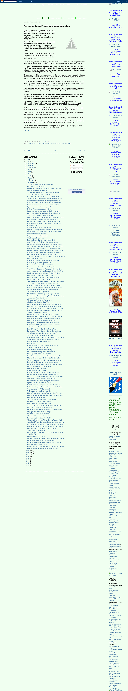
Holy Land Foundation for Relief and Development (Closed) (115, 617)
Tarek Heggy (112, 477)
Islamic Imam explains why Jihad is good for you (43, 294)
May (29, 174)
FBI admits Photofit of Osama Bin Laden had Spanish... (45, 426)
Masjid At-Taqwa (113, 653)
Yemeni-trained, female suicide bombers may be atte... (45, 198)
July (29, 169)
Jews (48, 143)
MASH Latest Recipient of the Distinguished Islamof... (45, 424)
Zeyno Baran (112, 456)
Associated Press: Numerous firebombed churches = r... (45, 422)
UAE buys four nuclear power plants (39, 341)
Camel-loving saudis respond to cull (39, 263)
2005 (28, 459)
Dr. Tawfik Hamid (113, 473)
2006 (28, 457)
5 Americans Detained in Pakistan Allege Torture (43, 339)
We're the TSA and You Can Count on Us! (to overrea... (45, 409)
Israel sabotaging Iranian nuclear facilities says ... (43, 448)
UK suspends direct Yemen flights (38, 279)
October (30, 165)
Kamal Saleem (113, 561)
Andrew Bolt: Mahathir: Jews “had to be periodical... (44, 221)
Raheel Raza (112, 527)
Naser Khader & (113, 497)
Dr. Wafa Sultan (113, 568)
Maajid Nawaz (112, 510)
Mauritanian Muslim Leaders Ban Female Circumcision (45, 337)
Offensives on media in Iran (36, 186)
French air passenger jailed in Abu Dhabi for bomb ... (44, 442)
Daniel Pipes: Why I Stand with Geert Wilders (42, 329)
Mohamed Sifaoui (113, 532)
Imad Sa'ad (112, 529)
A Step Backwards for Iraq (35, 327)
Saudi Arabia (66, 143)
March (30, 178)
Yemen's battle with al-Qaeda (37, 234)
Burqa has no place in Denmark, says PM (41, 321)
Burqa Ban (32, 143)
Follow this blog (76, 192)
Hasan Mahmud (113, 439)
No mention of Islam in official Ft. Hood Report (42, 289)
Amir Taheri (112, 538)
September (31, 167)
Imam (44, 143)
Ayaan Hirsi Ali (113, 551)
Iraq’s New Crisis (33, 225)
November (31, 163)
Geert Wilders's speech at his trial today (40, 275)
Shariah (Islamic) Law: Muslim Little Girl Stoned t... (44, 358)
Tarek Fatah (112, 468)
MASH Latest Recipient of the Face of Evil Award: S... (45, 356)
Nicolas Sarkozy (56, 143)
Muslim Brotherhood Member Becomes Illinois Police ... (45, 252)
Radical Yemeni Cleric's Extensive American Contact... (45, 287)
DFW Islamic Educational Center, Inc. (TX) (115, 612)
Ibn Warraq (112, 570)
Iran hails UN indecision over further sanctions (42, 362)
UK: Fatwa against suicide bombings (39, 407)
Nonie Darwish (113, 556)
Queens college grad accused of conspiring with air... (44, 306)
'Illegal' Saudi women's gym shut (38, 292)
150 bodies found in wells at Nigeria (39, 194)
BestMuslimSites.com (115, 597)
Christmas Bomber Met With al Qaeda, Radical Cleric (45, 420)
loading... (115, 688)
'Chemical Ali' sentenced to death (38, 416)
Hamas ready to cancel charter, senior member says (44, 223)
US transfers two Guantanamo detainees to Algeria (44, 232)
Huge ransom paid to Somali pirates (39, 401)
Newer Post (27, 150)
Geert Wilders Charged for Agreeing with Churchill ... (44, 269)
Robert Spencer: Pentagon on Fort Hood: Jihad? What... (45, 250)
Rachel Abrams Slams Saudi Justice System (42, 240)
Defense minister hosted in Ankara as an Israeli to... (44, 318)
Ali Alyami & (115, 453)
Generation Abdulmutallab (36, 397)
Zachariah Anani (113, 554)
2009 (28, 450)
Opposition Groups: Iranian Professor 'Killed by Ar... (44, 378)
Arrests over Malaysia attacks (37, 298)
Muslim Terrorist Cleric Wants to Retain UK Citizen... (44, 285)
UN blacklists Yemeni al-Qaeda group (39, 300)
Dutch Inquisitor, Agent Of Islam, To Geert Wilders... (44, 273)
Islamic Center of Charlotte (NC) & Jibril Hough (115, 632)
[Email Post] (47, 141)
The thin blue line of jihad (35, 238)
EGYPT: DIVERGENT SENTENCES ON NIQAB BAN (45, 376)
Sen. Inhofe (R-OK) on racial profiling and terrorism (44, 213)
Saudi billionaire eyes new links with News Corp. (43, 399)
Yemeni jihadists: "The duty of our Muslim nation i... (44, 360)
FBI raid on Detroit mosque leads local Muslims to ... (44, 248)
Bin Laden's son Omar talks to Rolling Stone (42, 267)
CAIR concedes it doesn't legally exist (39, 227)
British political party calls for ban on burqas (41, 440)
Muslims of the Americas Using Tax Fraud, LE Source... (45, 296)
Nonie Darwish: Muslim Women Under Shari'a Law (44, 203)
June (29, 172)
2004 (28, 461)
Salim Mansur (112, 509)
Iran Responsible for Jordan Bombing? (40, 349)
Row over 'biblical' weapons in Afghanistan (41, 254)
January (30, 182)
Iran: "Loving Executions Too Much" (39, 418)
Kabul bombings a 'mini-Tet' (36, 258)
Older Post (81, 150)
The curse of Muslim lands (36, 430)
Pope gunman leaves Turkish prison (39, 366)
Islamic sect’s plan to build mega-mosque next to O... (44, 381)
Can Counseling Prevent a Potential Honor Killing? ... (45, 271)
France (39, 143)
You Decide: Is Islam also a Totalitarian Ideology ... (44, 192)
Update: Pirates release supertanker (39, 383)
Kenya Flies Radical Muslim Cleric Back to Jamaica (44, 244)
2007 (28, 455)
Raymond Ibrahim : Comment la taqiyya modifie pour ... (45, 395)
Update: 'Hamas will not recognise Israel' (40, 207)
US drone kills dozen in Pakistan (38, 414)
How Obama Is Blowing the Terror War (40, 265)
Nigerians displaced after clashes (38, 236)
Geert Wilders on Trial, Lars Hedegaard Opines (42, 242)
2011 (27, 159)
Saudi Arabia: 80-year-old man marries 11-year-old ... (44, 405)
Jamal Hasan (112, 475)
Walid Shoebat (113, 563)
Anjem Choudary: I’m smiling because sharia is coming (45, 438)
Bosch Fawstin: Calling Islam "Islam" (39, 403)
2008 (28, 453)
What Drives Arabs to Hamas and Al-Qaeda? (42, 333)
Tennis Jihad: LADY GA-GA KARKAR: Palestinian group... (46, 256)
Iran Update (31, 343)
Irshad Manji (112, 507)
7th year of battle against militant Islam (40, 184)
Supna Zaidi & (113, 541)
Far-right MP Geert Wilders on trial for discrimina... (43, 323)
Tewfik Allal (112, 450)
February (31, 180)
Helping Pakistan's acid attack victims (39, 209)
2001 (28, 465)
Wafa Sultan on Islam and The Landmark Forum (43, 314)
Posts (73, 165)
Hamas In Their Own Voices (36, 436)
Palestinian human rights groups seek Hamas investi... (45, 364)
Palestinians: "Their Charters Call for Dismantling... (44, 331)
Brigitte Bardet (113, 458)
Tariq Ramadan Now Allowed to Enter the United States (45, 281)
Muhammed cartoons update (36, 370)
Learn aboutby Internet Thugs (115, 232)
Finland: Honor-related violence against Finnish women (45, 446)
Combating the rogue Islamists (37, 190)
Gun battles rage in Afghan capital (38, 389)
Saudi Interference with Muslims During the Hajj (43, 211)
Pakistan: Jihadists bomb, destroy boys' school (42, 345)
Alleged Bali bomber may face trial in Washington (43, 374)
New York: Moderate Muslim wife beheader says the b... (45, 217)
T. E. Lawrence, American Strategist (39, 391)
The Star (26, 130)
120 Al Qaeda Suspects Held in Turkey (40, 215)
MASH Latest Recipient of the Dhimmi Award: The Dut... (45, 308)
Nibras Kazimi (112, 495)
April (29, 176)
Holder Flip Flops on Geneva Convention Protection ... (45, 387)
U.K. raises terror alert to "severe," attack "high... (43, 219)
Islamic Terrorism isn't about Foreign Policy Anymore (44, 393)
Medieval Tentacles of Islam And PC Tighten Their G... (45, 310)
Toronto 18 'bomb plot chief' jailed (38, 347)
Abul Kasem (112, 558)
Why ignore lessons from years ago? (39, 412)
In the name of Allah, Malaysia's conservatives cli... (44, 325)
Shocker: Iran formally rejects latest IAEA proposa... (44, 304)
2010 (28, 161)
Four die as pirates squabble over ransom (41, 352)
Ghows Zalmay (113, 539)
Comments (75, 168)
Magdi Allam (112, 553)
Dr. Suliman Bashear (114, 460)
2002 (28, 463)
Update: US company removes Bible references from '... (45, 229)
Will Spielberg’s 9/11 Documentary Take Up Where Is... (45, 316)
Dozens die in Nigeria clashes (37, 368)
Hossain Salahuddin (114, 560)
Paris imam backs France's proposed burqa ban (43, 205)
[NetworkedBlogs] (76, 189)
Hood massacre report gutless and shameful (42, 428)
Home (55, 150)
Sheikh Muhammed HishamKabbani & (114, 487)
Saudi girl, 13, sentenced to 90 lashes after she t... (43, 283)
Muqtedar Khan (113, 654)
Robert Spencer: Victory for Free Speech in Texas (43, 385)
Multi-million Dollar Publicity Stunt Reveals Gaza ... (44, 261)
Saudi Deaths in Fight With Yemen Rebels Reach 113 (45, 246)
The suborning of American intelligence (40, 335)
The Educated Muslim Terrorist (37, 312)
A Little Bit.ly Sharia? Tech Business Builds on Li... (44, 372)
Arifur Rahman (113, 526)
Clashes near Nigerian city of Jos (38, 302)
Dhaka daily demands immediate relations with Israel (44, 188)
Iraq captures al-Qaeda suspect (37, 444)
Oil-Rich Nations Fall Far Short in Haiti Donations (43, 277)
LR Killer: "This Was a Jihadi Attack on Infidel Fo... (43, 196)
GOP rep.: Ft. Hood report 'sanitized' (39, 354)
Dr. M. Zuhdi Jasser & (115, 480)
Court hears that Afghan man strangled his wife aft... (44, 201)
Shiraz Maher (112, 505)
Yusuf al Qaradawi (114, 687)
